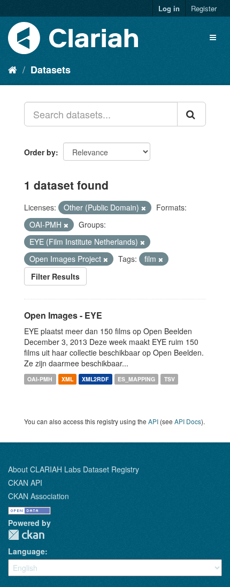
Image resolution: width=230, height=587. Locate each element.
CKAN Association (38, 496)
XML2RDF (95, 379)
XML (67, 379)
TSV (169, 379)
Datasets (50, 70)
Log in (169, 8)
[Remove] (143, 208)
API (153, 421)
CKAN (26, 534)
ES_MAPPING (136, 379)
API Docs (187, 421)
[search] (191, 114)
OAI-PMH (39, 379)
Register (204, 8)
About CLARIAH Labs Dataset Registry (73, 469)
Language (26, 551)
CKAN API (25, 482)
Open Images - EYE (63, 315)
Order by (40, 152)
